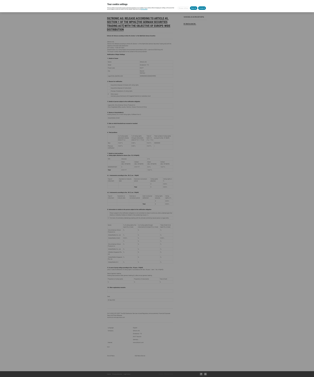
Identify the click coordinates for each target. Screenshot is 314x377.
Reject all (193, 8)
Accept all (202, 8)
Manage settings (183, 8)
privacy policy (144, 9)
